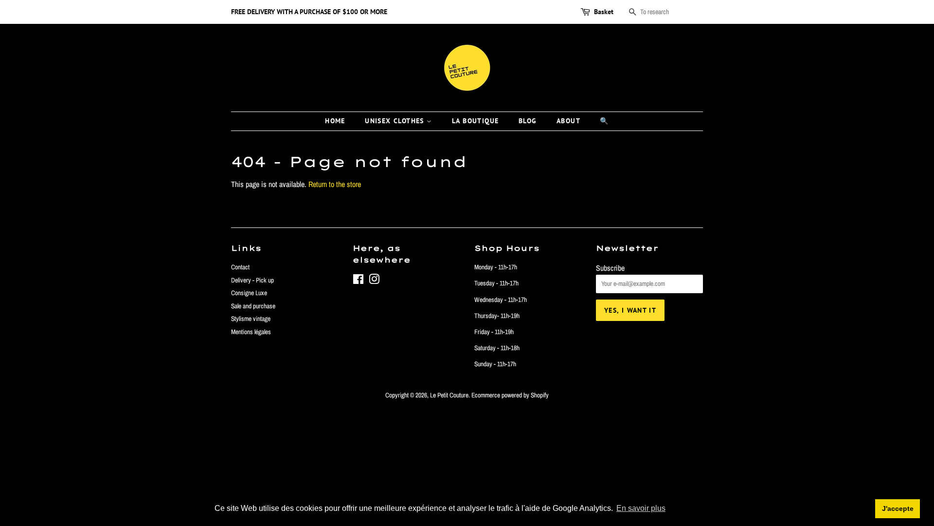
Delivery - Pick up (252, 280)
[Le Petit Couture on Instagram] (374, 281)
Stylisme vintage (250, 318)
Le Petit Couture (449, 395)
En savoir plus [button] (640, 508)
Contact (240, 267)
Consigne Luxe (249, 292)
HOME (335, 120)
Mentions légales (251, 331)
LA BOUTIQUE (475, 120)
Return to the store (334, 184)
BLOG (528, 120)
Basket (603, 11)
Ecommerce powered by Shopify (510, 395)
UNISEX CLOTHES (396, 120)
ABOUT (568, 120)
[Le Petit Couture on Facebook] (358, 281)
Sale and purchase (253, 305)
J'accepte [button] (898, 508)
